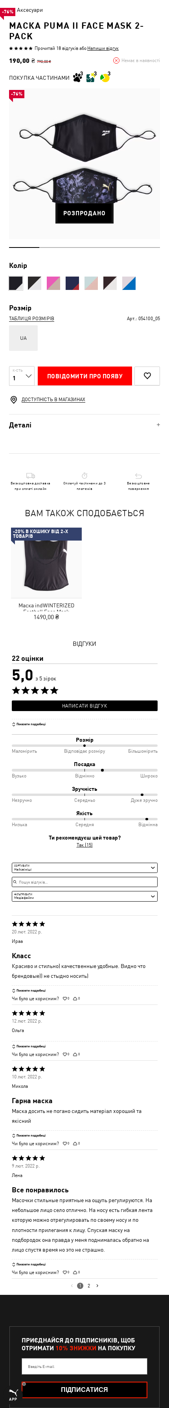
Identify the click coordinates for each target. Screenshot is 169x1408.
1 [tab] (24, 247)
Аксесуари (30, 10)
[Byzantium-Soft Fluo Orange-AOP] (53, 283)
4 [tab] (114, 247)
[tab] (84, 424)
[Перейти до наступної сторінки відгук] (97, 1286)
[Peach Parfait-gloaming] (91, 283)
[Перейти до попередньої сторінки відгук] (72, 1286)
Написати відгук (84, 706)
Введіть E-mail (41, 1366)
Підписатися (84, 1389)
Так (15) (85, 845)
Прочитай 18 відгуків (56, 48)
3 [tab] (85, 247)
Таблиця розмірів (31, 318)
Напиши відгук (103, 48)
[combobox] (85, 868)
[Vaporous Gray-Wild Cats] (34, 283)
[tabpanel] (84, 163)
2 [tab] (54, 247)
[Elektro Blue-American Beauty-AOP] (72, 283)
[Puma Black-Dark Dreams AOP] (15, 283)
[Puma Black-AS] (110, 283)
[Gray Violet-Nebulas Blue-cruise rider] (128, 283)
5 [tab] (145, 247)
